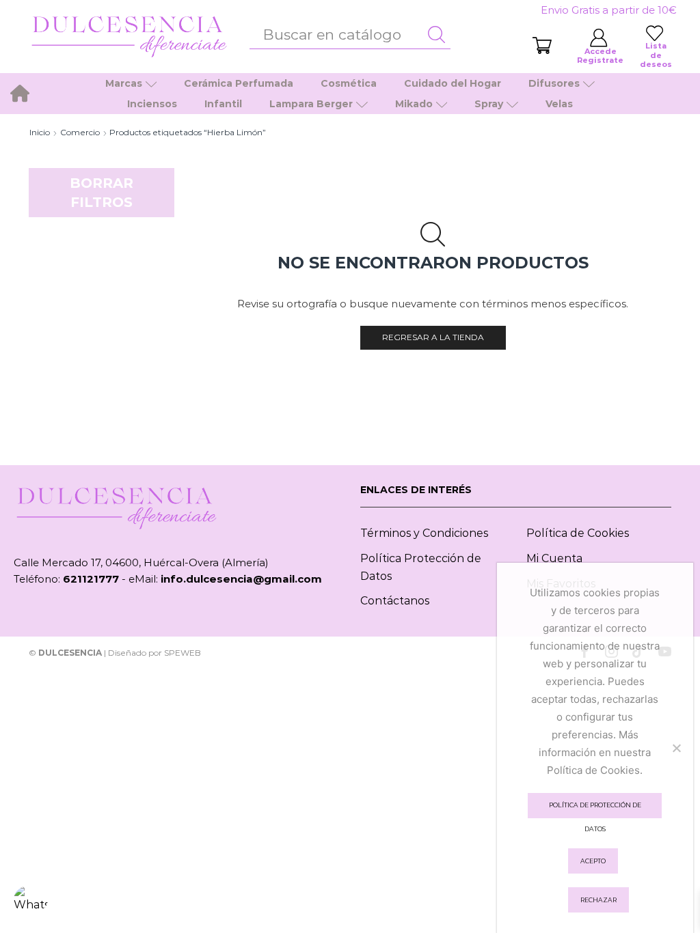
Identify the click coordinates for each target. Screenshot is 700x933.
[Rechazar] (676, 748)
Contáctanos (394, 600)
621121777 (91, 578)
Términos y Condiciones (424, 533)
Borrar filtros (101, 192)
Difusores (554, 83)
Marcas (123, 83)
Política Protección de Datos (420, 567)
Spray (488, 104)
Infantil (223, 104)
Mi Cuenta (554, 558)
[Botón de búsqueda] (436, 34)
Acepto (593, 861)
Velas (559, 104)
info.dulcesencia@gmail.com (241, 578)
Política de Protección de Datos (595, 809)
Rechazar (598, 900)
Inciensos (152, 104)
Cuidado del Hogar (452, 83)
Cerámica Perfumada (238, 83)
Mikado (414, 104)
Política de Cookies (577, 533)
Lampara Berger (311, 104)
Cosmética (349, 83)
